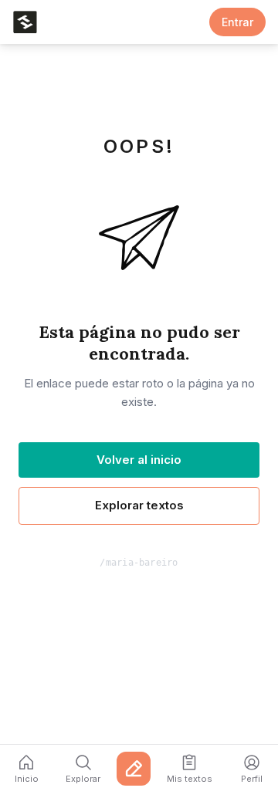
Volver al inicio (139, 459)
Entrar (237, 22)
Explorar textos (139, 505)
